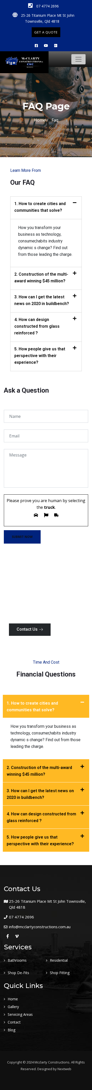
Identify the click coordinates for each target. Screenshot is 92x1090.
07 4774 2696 (47, 6)
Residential (59, 960)
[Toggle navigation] (78, 59)
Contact (14, 1022)
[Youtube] (46, 45)
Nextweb (64, 1069)
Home (39, 120)
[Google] (56, 45)
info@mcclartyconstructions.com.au (40, 926)
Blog (11, 1029)
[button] (30, 629)
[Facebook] (36, 45)
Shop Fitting (60, 972)
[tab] (46, 208)
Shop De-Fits (18, 972)
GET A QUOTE (46, 32)
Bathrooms (17, 960)
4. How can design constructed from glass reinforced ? (37, 326)
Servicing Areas (20, 1014)
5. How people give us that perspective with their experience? (39, 356)
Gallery (13, 1006)
